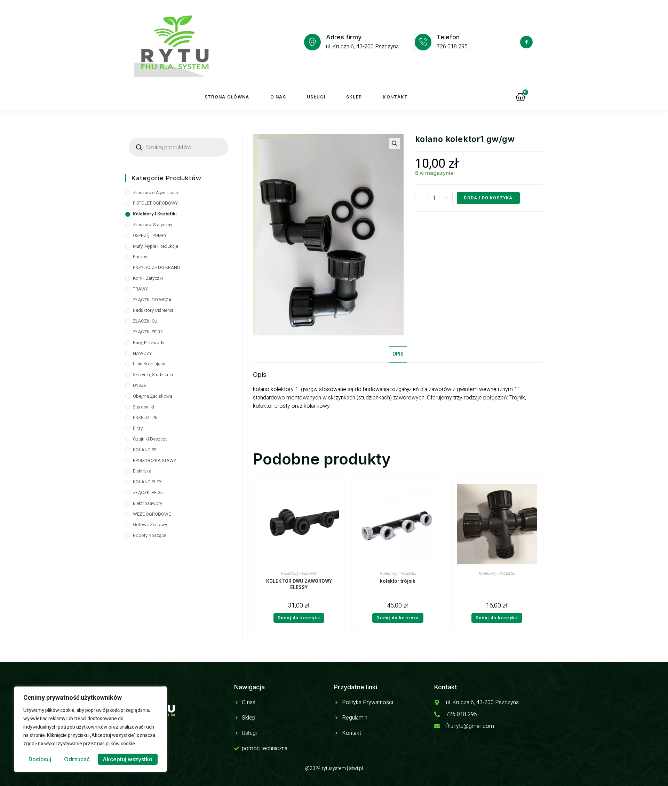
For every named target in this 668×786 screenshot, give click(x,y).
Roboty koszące (149, 535)
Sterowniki (143, 407)
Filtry (138, 428)
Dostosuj (40, 759)
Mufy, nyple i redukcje (155, 246)
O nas (278, 97)
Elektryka (142, 471)
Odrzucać (77, 759)
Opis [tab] (398, 354)
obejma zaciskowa (152, 396)
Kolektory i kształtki (299, 573)
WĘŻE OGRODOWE (152, 514)
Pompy (140, 256)
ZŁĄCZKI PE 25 (147, 492)
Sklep (354, 97)
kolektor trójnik (397, 581)
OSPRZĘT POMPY (150, 235)
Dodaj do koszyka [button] (299, 618)
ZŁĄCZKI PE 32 (147, 331)
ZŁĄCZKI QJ (145, 321)
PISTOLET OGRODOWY (155, 203)
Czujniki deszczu (150, 439)
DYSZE (139, 385)
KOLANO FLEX (147, 481)
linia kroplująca (149, 363)
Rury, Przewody (148, 342)
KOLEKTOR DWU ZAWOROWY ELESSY (299, 584)
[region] (90, 729)
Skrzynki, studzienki (153, 374)
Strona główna (227, 97)
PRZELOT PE (145, 417)
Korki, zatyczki (148, 278)
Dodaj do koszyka (488, 198)
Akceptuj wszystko (127, 759)
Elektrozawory (147, 503)
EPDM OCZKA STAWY (154, 460)
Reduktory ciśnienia (153, 310)
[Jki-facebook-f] (526, 42)
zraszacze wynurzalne (156, 192)
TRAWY (140, 289)
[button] (394, 143)
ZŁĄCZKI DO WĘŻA (152, 299)
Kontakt (395, 97)
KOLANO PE (145, 449)
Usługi (316, 97)
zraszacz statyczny (152, 224)
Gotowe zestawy (150, 524)
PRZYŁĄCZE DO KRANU (156, 267)
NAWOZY (142, 353)
